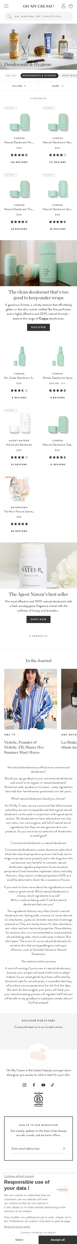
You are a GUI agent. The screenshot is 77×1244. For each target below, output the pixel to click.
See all (11, 75)
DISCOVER (38, 327)
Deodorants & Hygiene (39, 75)
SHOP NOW (39, 619)
